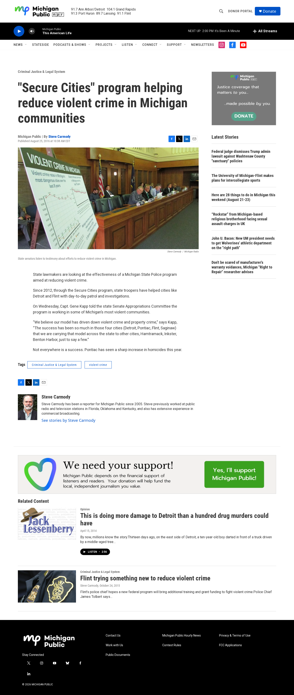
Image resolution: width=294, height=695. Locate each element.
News (18, 44)
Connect (150, 44)
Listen (127, 44)
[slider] (38, 31)
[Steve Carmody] (27, 407)
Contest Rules (171, 645)
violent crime (98, 365)
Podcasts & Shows (69, 44)
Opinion (85, 509)
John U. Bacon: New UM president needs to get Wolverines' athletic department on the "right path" (243, 243)
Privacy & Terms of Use (235, 635)
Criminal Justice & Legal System (41, 71)
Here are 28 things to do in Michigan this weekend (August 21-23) (243, 197)
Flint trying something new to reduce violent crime (145, 578)
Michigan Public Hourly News (181, 635)
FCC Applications (230, 645)
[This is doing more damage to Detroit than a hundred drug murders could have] (47, 524)
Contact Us (113, 635)
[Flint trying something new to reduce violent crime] (47, 586)
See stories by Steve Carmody (68, 420)
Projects (104, 44)
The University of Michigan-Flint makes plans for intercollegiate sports (243, 178)
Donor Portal (240, 11)
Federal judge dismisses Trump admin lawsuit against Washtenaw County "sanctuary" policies (241, 156)
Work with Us (114, 645)
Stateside (40, 44)
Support (174, 44)
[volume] (32, 31)
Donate (269, 11)
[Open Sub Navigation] (26, 44)
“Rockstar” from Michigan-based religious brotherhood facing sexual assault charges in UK (239, 219)
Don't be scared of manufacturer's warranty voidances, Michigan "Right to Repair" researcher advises (242, 267)
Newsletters (202, 44)
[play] (18, 31)
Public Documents (118, 655)
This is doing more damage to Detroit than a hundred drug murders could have (174, 519)
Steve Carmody (59, 136)
